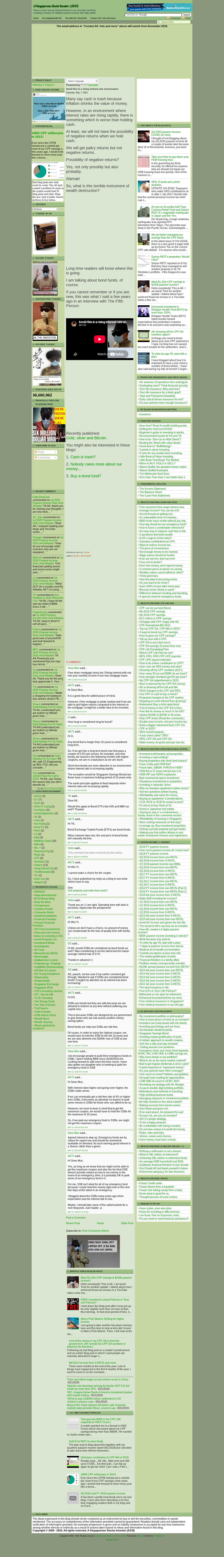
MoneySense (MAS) (46, 953)
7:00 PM (86, 552)
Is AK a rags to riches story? (155, 538)
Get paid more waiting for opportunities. (162, 1077)
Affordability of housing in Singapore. (160, 818)
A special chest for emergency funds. (160, 596)
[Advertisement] (112, 53)
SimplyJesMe (42, 980)
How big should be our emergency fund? (162, 524)
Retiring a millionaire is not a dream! (160, 1151)
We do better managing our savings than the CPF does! (167, 236)
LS (36, 834)
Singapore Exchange (46, 984)
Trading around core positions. (157, 1047)
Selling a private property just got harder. (162, 829)
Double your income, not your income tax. (163, 721)
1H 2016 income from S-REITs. (157, 905)
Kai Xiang (40, 823)
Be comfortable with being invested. (160, 1125)
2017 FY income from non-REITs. (158, 874)
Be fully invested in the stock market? (160, 1101)
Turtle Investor (42, 1011)
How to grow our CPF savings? (157, 635)
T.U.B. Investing (43, 998)
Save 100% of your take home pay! (159, 586)
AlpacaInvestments (45, 895)
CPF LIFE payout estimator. (155, 659)
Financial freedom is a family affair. (159, 960)
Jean (37, 820)
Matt (36, 837)
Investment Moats (44, 942)
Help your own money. (47, 932)
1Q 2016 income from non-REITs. (158, 908)
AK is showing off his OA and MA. (158, 687)
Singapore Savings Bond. (154, 1033)
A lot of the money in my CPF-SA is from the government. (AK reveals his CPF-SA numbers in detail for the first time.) (96, 1343)
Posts (188, 18)
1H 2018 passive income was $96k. (160, 864)
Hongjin (37, 537)
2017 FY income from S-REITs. (157, 877)
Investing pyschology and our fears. (159, 1026)
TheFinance (41, 1008)
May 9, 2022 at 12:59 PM (78, 857)
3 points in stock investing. (154, 449)
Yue (35, 773)
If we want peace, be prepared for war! (161, 1112)
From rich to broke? (150, 562)
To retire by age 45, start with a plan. (160, 942)
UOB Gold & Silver (45, 1015)
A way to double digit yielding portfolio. (161, 1088)
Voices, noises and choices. (155, 1136)
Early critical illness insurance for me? (161, 399)
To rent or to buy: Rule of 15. (155, 805)
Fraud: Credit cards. (150, 1183)
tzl (34, 687)
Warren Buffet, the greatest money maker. (163, 466)
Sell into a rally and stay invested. (158, 1043)
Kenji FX (39, 827)
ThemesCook (159, 1536)
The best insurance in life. (154, 987)
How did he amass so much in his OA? (161, 711)
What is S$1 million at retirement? (158, 1154)
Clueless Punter (43, 909)
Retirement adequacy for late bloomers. (162, 1171)
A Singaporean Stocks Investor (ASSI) (56, 6)
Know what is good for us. (154, 1193)
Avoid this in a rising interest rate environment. (92, 89)
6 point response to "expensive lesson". (162, 1067)
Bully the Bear (42, 902)
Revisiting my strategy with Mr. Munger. (161, 1084)
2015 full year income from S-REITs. (160, 915)
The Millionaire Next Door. (154, 473)
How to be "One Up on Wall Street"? (160, 439)
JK (35, 816)
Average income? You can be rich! (159, 510)
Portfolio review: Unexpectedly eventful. (162, 963)
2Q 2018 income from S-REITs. (157, 870)
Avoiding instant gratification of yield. (160, 1036)
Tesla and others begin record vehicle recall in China (97, 1379)
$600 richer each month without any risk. (162, 520)
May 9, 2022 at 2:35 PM (77, 938)
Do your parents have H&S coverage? (161, 1070)
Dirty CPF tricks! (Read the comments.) (161, 718)
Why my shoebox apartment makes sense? (164, 788)
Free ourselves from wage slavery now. (162, 507)
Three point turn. (148, 576)
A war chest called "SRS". (154, 735)
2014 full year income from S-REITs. (160, 973)
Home (36, 18)
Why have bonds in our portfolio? (158, 1057)
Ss (34, 669)
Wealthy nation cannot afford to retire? (161, 572)
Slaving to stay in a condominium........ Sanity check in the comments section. (160, 814)
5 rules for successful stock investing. (160, 453)
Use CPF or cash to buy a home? (158, 694)
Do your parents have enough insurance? (163, 402)
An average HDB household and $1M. (161, 1161)
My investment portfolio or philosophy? (161, 1016)
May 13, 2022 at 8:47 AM (78, 1127)
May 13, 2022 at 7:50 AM (78, 1046)
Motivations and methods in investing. (161, 1091)
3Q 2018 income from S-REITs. (157, 860)
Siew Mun (73, 668)
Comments (176, 18)
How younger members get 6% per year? (163, 677)
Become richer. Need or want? (156, 589)
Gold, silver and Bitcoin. (86, 438)
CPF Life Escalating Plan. (154, 649)
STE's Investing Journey (48, 991)
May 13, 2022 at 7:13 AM (78, 987)
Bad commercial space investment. (159, 778)
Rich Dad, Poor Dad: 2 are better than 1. (162, 477)
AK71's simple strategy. (152, 1119)
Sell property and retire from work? (88, 890)
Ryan (37, 854)
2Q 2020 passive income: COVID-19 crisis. (166, 133)
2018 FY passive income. (154, 853)
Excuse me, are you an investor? (158, 1115)
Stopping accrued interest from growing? (162, 701)
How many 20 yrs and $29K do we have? (163, 673)
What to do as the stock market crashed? (162, 1060)
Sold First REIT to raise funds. (86, 1441)
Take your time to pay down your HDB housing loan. (170, 158)
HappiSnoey (40, 612)
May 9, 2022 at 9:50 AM (77, 813)
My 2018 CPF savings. (152, 615)
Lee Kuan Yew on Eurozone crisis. (159, 1215)
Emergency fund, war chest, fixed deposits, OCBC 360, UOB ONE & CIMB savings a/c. (163, 1052)
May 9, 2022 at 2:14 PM (77, 912)
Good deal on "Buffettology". (155, 446)
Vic (36, 875)
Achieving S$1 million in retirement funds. (163, 1158)
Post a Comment (75, 1217)
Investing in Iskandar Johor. (155, 784)
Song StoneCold (44, 868)
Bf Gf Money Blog (44, 898)
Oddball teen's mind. (46, 960)
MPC (36, 649)
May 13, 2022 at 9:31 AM (78, 1150)
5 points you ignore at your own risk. (160, 953)
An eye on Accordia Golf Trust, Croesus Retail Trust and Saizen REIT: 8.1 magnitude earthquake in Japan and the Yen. (170, 211)
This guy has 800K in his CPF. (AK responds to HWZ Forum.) (101, 1421)
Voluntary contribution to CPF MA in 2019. (105, 1457)
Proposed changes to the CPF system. (161, 697)
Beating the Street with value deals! (159, 442)
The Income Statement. (152, 488)
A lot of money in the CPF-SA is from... (161, 708)
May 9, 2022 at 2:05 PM (77, 895)
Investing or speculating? (153, 757)
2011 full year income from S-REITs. (160, 984)
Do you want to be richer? (154, 582)
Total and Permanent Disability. (157, 395)
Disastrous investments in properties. (160, 781)
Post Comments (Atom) (95, 1230)
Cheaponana (42, 905)
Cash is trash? (83, 457)
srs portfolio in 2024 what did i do (48, 598)
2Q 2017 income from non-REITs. (158, 881)
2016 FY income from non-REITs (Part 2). (163, 888)
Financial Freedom (45, 919)
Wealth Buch (41, 1018)
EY (36, 799)
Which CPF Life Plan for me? (156, 652)
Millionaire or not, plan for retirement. (160, 994)
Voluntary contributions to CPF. (157, 541)
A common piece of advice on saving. (161, 569)
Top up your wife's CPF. (153, 639)
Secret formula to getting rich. (156, 514)
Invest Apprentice (44, 813)
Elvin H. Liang (42, 806)
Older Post (127, 1223)
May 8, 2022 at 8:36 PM (77, 726)
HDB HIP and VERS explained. (157, 774)
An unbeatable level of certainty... (158, 517)
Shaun (36, 704)
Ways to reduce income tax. (155, 545)
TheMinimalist (42, 871)
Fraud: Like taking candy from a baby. (161, 1190)
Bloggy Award (112, 1539)
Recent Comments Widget (53, 788)
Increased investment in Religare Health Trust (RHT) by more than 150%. (169, 309)
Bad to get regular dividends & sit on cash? (164, 1063)
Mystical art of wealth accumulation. (160, 949)
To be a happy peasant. (152, 1122)
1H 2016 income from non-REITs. (158, 901)
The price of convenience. (154, 548)
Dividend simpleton (45, 915)
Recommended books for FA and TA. (160, 436)
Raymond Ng (42, 851)
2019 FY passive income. (154, 846)
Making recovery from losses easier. (160, 1105)
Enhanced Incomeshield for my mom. (160, 997)
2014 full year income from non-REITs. (161, 970)
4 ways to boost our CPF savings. (158, 632)
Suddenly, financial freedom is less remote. (164, 1164)
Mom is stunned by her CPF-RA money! (162, 683)
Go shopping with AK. (52, 18)
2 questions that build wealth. (156, 534)
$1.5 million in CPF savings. (155, 618)
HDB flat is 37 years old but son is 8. (160, 771)
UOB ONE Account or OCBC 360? (159, 1081)
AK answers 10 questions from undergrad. (163, 382)
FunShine (40, 810)
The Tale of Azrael (44, 1004)
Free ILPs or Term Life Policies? (157, 991)
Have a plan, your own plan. (155, 1208)
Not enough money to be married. (158, 551)
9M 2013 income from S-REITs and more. (93, 1362)
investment (86, 556)
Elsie (37, 803)
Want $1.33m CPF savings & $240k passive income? (168, 283)
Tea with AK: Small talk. (76, 18)
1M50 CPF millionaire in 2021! (98, 1474)
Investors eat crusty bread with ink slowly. (163, 1023)
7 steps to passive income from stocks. (161, 946)
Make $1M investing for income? (158, 898)
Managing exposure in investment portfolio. (164, 1098)
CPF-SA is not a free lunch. (155, 642)
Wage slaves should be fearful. (157, 555)
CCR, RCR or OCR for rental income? (161, 802)
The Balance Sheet (150, 492)
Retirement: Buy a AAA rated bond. (159, 704)
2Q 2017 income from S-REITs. (157, 884)
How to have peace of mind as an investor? (164, 1019)
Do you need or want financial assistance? (164, 1218)
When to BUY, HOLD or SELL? (157, 463)
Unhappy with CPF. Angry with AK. (159, 621)
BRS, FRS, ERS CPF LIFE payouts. (160, 656)
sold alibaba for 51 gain (47, 707)
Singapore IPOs (43, 987)
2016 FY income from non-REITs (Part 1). (163, 891)
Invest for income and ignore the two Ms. (162, 922)
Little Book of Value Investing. (156, 456)
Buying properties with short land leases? (163, 760)
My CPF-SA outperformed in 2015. (159, 680)
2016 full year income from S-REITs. (160, 895)
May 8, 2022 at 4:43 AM (77, 680)
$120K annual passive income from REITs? (164, 966)
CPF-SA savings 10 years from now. (160, 646)
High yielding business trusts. (156, 1094)
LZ (34, 577)
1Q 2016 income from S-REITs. (157, 912)
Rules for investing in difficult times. (159, 1211)
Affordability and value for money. (158, 795)
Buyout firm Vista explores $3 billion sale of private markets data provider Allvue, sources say (96, 1406)
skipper (38, 882)
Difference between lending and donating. (163, 593)
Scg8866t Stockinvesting (48, 967)
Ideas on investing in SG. (48, 936)
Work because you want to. (155, 939)
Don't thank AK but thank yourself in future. (163, 1168)
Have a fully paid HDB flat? (155, 764)
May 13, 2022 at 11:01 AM (78, 1212)
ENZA (37, 796)
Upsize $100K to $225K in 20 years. (160, 714)
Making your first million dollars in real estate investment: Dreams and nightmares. (163, 834)
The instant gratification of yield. (157, 956)
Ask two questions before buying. (158, 791)
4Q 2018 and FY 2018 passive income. (103, 1493)
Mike (37, 844)
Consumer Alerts (44, 912)
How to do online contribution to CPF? (161, 663)
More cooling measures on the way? (160, 822)
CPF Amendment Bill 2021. (155, 625)
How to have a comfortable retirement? (161, 527)
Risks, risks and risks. (151, 1132)
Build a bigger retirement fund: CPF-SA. (162, 725)
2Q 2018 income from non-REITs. (158, 867)
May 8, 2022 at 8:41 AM (77, 712)
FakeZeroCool (41, 497)
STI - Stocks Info (43, 994)
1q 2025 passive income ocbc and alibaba (48, 503)
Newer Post (73, 1223)
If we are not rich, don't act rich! (157, 558)
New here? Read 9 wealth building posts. (163, 425)
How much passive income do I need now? (164, 850)
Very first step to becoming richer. (158, 579)
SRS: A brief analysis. (151, 732)
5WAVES (39, 891)
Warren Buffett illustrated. (153, 470)
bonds (77, 556)
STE (37, 858)
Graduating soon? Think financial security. (163, 385)
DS (69, 943)
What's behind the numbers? (44, 1027)
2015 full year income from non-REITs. (161, 919)
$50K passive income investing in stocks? (163, 935)
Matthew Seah (42, 840)
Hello (71, 848)
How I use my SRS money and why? (160, 666)
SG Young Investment (47, 973)
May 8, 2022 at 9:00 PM (77, 790)
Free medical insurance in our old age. (161, 1004)
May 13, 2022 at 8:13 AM (78, 1072)
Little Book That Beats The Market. (159, 460)
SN (34, 755)
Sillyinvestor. (41, 977)
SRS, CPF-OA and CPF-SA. (155, 739)
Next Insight (41, 956)
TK (69, 796)
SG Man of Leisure (45, 970)
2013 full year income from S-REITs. (160, 977)
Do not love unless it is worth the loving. (162, 1129)
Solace (38, 865)
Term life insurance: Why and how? (159, 389)
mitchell (37, 557)
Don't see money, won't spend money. (161, 565)
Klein (37, 830)
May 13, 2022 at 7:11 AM (77, 964)
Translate (92, 85)
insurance (145, 414)
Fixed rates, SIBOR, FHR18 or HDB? (161, 767)
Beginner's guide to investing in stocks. (161, 432)
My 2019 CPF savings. (152, 611)
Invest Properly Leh (45, 939)
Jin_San (37, 517)
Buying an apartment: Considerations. (161, 798)
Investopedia (41, 946)
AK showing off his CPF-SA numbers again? (167, 333)
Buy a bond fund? (86, 476)
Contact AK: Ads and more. (103, 18)
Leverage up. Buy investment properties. (162, 825)
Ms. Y (37, 847)
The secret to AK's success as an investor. (163, 926)
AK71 (71, 685)
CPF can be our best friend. (155, 608)
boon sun (39, 878)
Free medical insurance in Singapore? (161, 1001)
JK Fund (39, 949)
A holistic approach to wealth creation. (161, 1040)
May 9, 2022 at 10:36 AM (78, 842)
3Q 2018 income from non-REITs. (158, 857)
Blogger (140, 1536)
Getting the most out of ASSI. (156, 429)
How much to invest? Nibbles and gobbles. (164, 1074)
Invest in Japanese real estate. (157, 809)
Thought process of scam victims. (158, 1197)
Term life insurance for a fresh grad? (160, 392)
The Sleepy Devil (44, 1001)
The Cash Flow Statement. (154, 495)
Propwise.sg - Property (47, 963)
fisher (36, 629)
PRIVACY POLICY (44, 85)
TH (34, 595)
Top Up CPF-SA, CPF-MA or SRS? (159, 628)
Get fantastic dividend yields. (156, 1030)
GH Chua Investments (47, 929)
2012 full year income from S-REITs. (160, 980)
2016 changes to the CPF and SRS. (160, 690)
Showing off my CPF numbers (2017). (161, 670)
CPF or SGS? (147, 728)
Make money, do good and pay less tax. (162, 742)
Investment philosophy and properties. (161, 753)
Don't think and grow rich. (154, 1108)
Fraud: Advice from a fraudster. (157, 1186)
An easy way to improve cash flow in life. (162, 531)
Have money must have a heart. (157, 1139)
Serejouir (39, 861)
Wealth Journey (43, 1022)
